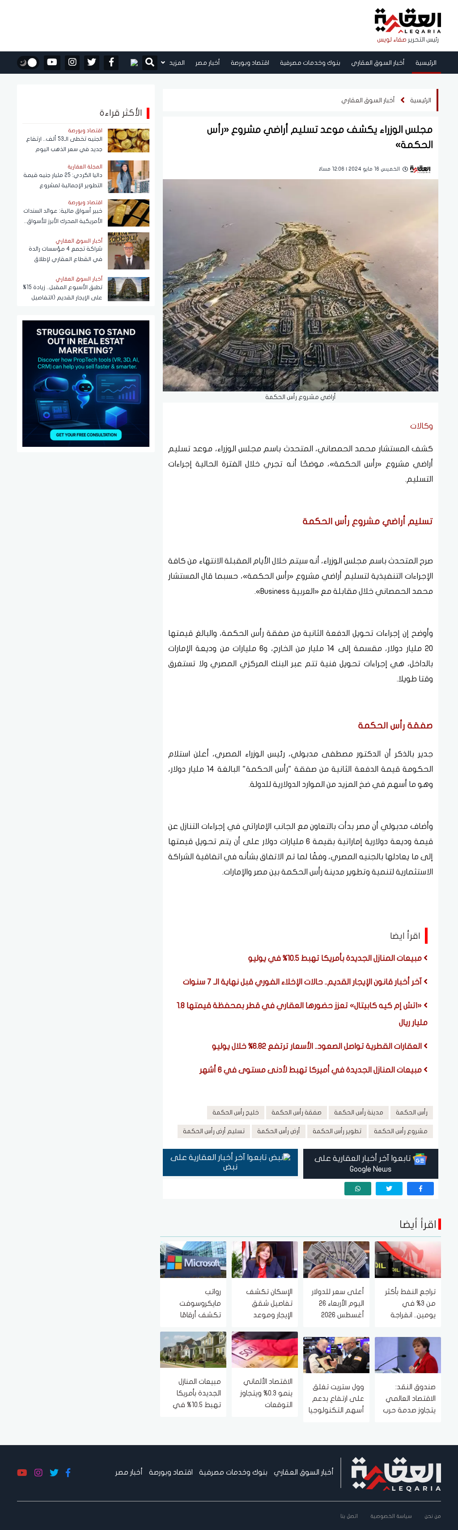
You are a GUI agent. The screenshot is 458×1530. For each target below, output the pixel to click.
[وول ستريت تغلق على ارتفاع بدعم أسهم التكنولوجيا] (336, 1354)
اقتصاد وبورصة (250, 62)
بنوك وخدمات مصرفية (310, 62)
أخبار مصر (207, 62)
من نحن (432, 1516)
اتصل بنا (349, 1516)
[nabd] (130, 62)
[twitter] (91, 62)
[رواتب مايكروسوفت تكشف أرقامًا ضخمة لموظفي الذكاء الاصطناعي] (193, 1259)
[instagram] (72, 62)
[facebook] (111, 62)
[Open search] (149, 63)
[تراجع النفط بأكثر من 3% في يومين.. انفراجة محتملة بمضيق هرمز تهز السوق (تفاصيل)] (408, 1259)
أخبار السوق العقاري (378, 62)
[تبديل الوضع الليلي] (28, 62)
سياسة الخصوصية (391, 1516)
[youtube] (52, 62)
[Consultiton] (85, 383)
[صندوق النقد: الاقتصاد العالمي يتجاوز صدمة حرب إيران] (408, 1354)
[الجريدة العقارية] (408, 21)
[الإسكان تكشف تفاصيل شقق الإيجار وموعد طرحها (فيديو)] (265, 1259)
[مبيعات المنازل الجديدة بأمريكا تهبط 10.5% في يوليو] (193, 1349)
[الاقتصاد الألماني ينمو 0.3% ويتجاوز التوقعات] (265, 1349)
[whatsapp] (357, 1188)
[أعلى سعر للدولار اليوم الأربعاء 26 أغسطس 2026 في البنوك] (336, 1259)
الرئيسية (426, 62)
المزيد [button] (176, 62)
